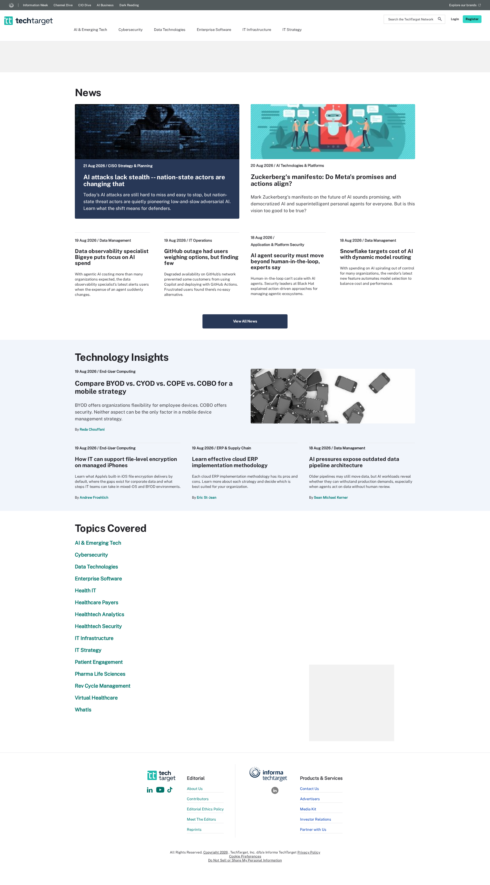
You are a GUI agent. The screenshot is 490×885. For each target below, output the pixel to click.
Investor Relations (315, 819)
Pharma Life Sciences (100, 674)
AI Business (105, 5)
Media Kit (308, 809)
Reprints (194, 829)
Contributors (198, 799)
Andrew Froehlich (94, 498)
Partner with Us (313, 829)
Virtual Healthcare (96, 698)
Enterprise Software (214, 30)
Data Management (115, 240)
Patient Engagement (99, 662)
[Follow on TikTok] (169, 790)
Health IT (85, 590)
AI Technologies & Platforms (300, 165)
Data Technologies (169, 30)
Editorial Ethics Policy (205, 809)
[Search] (440, 20)
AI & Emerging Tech (90, 30)
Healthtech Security (98, 626)
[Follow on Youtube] (161, 790)
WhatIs (83, 710)
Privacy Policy (308, 852)
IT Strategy (292, 30)
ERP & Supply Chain (234, 448)
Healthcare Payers (96, 602)
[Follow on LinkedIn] (150, 790)
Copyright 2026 (215, 852)
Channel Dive (63, 5)
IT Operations (200, 240)
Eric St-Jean (206, 498)
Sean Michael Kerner (331, 498)
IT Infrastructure (256, 30)
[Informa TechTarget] (11, 5)
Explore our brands (463, 5)
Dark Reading (129, 5)
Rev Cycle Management (102, 686)
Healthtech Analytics (99, 614)
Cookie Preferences (245, 856)
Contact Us (309, 789)
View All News (245, 321)
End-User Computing (118, 371)
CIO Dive (84, 5)
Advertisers (310, 799)
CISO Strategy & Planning (130, 166)
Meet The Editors (201, 819)
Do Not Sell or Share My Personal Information (245, 860)
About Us (195, 789)
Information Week (35, 5)
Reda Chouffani (92, 429)
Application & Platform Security (277, 245)
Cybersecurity (131, 30)
